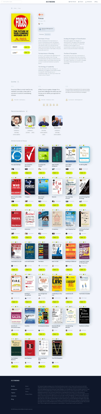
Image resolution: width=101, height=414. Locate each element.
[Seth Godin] (40, 169)
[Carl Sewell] (13, 245)
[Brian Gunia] (67, 309)
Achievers (89, 1)
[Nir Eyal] (53, 330)
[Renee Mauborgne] (40, 182)
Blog (96, 1)
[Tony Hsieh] (27, 233)
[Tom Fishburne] (40, 277)
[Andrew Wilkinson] (68, 169)
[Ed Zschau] (66, 266)
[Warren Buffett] (12, 330)
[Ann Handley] (81, 201)
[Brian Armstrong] (53, 169)
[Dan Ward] (13, 277)
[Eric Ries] (13, 148)
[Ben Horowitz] (13, 180)
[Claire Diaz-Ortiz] (12, 298)
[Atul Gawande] (26, 148)
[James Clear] (39, 233)
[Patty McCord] (13, 213)
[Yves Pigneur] (54, 309)
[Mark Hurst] (81, 277)
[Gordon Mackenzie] (81, 213)
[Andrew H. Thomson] (13, 342)
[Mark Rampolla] (67, 213)
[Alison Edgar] (13, 309)
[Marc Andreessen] (13, 169)
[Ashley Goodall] (40, 342)
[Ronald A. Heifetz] (54, 279)
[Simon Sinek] (68, 201)
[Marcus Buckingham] (40, 344)
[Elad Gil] (54, 148)
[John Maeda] (80, 233)
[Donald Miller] (26, 277)
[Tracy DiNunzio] (12, 362)
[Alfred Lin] (26, 362)
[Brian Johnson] (26, 213)
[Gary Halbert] (81, 309)
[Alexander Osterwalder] (54, 311)
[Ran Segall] (80, 201)
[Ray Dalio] (39, 330)
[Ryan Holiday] (54, 213)
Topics (81, 1)
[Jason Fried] (54, 180)
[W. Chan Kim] (40, 180)
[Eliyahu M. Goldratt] (40, 213)
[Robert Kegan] (40, 309)
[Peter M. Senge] (54, 342)
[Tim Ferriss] (26, 169)
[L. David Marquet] (67, 180)
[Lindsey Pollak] (40, 245)
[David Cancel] (80, 266)
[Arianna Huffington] (39, 266)
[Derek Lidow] (67, 245)
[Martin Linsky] (54, 277)
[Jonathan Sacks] (53, 298)
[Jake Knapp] (26, 266)
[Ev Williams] (39, 169)
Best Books (73, 1)
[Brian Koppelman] (54, 233)
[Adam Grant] (12, 201)
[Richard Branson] (54, 201)
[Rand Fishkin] (26, 245)
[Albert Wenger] (80, 298)
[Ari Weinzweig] (81, 245)
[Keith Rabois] (27, 201)
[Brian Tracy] (12, 266)
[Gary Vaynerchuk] (26, 330)
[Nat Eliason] (81, 169)
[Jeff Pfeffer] (67, 277)
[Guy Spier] (26, 201)
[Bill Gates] (27, 169)
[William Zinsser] (81, 148)
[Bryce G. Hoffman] (26, 342)
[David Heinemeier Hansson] (40, 201)
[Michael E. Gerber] (67, 148)
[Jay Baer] (26, 309)
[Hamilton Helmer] (26, 180)
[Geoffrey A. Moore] (40, 148)
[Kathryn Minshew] (12, 169)
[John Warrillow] (54, 245)
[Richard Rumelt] (81, 180)
